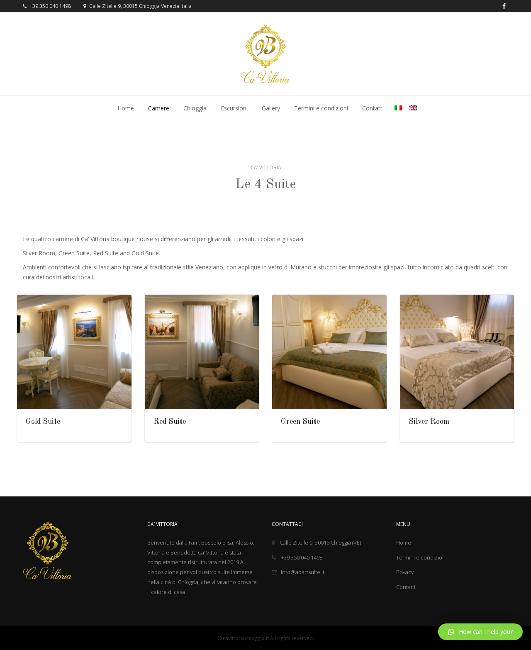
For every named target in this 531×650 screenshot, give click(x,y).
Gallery (271, 108)
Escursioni (234, 108)
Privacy (405, 572)
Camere (158, 108)
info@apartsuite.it (302, 572)
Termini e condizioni (321, 108)
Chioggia (195, 108)
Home (125, 108)
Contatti (373, 108)
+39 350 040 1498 (49, 6)
